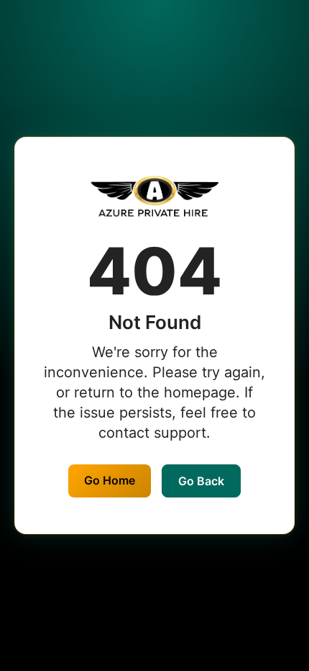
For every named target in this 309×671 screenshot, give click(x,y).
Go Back (201, 481)
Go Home (109, 480)
